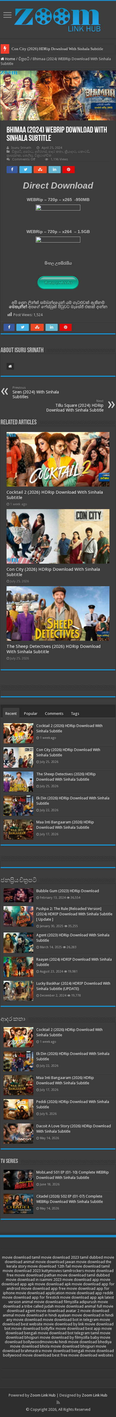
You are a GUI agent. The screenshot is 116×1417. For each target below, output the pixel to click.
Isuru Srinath (21, 148)
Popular (30, 713)
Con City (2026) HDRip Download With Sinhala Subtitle (57, 49)
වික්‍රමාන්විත (43, 155)
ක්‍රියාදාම (70, 152)
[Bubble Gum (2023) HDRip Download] (18, 895)
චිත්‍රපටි (23, 59)
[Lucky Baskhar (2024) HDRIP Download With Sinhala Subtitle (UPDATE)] (18, 991)
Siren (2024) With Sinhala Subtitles (35, 392)
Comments (54, 713)
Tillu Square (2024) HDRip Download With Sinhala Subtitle (75, 405)
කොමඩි (83, 152)
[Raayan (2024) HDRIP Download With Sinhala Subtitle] (18, 967)
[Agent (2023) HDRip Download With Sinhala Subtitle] (18, 943)
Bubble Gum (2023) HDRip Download (67, 891)
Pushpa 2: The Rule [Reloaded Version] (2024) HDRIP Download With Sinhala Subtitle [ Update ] (74, 914)
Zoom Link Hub (43, 1395)
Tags (75, 713)
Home (9, 59)
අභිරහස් (41, 152)
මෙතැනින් (18, 306)
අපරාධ (28, 152)
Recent (11, 713)
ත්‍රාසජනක (14, 155)
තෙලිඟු (28, 155)
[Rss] (58, 1402)
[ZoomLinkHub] (58, 18)
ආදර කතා (55, 152)
